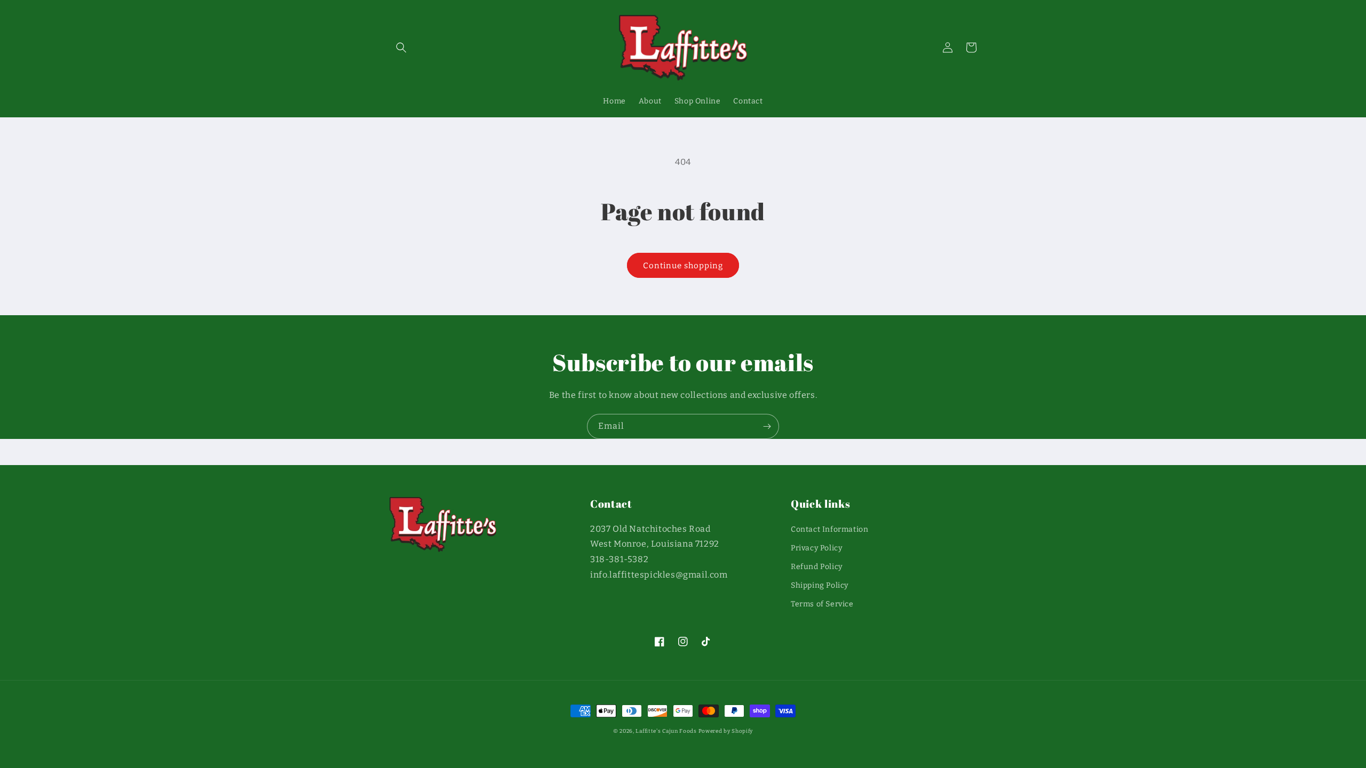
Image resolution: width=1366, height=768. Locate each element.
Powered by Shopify (725, 731)
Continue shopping (683, 265)
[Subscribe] (767, 426)
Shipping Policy (819, 585)
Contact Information (829, 529)
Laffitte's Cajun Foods (666, 731)
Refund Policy (817, 566)
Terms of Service (822, 604)
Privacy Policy (816, 548)
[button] (401, 47)
